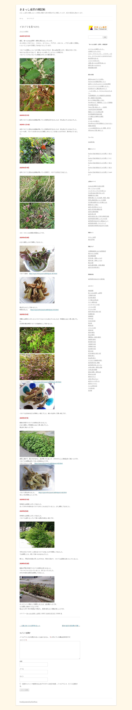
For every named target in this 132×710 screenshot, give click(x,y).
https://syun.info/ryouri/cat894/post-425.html (48, 463)
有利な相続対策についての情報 (97, 200)
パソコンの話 (92, 307)
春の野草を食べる (93, 58)
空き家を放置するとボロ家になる (97, 202)
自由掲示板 (91, 142)
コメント (23, 640)
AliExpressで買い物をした (95, 130)
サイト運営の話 (92, 302)
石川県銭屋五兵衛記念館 (95, 114)
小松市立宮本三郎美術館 (95, 109)
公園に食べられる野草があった (30, 626)
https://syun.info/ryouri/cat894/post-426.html (53, 492)
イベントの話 (92, 328)
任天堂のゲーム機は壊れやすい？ (97, 88)
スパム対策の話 (92, 386)
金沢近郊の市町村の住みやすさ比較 (98, 225)
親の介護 (90, 263)
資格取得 (90, 316)
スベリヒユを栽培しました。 (96, 49)
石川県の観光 (92, 297)
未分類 (90, 390)
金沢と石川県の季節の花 (95, 209)
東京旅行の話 (92, 342)
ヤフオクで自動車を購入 (95, 360)
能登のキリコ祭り (93, 205)
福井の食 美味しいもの (95, 260)
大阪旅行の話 (92, 344)
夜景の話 (90, 325)
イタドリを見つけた (94, 61)
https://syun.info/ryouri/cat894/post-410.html (44, 310)
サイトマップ (30, 18)
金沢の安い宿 (92, 214)
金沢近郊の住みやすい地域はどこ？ (98, 221)
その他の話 (91, 388)
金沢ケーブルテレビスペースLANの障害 (99, 84)
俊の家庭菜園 (92, 256)
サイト (22, 676)
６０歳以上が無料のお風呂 (95, 116)
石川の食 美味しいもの (95, 258)
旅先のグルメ (92, 376)
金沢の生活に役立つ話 (94, 311)
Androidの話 (91, 321)
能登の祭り (91, 356)
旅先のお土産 (92, 374)
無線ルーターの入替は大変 (95, 112)
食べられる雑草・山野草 (33, 613)
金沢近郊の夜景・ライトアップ (97, 223)
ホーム (21, 18)
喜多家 (90, 119)
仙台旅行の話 (92, 349)
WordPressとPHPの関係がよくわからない (100, 123)
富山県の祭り (92, 358)
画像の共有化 (92, 126)
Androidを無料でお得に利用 (96, 186)
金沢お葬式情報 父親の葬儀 (96, 265)
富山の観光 (91, 335)
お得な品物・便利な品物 (95, 367)
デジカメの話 (92, 309)
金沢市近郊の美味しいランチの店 (97, 219)
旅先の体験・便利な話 (94, 372)
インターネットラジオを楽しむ (97, 191)
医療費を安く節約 (93, 195)
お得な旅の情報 (92, 369)
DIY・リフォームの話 (94, 188)
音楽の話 (90, 330)
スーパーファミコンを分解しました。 (99, 86)
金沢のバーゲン (92, 383)
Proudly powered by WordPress (28, 702)
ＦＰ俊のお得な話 (93, 300)
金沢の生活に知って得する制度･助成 (98, 216)
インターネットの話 (94, 304)
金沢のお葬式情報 (93, 212)
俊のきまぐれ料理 (93, 253)
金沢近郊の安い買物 (94, 363)
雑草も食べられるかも (94, 65)
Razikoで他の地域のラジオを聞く (97, 153)
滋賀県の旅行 (92, 339)
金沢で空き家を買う (94, 267)
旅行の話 (90, 351)
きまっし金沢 (92, 237)
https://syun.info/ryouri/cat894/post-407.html (43, 273)
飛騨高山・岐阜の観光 (94, 337)
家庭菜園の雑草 (92, 68)
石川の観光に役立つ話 (94, 353)
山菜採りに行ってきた (94, 51)
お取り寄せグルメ (93, 379)
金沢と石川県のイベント (95, 207)
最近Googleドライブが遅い (96, 79)
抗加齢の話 (91, 314)
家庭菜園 (90, 291)
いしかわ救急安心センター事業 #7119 (99, 128)
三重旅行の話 (92, 295)
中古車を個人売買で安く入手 (96, 193)
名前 (21, 661)
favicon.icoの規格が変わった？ (97, 81)
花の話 (90, 323)
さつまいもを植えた (94, 121)
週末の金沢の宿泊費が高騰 (71, 626)
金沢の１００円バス (94, 381)
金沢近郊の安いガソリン (95, 365)
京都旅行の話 (92, 346)
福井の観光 (91, 332)
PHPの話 (90, 318)
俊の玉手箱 (91, 239)
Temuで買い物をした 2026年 (97, 107)
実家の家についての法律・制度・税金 (99, 198)
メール (22, 669)
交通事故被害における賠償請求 (97, 251)
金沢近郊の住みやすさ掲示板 (96, 279)
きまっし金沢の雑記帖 (32, 9)
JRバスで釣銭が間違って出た (96, 100)
